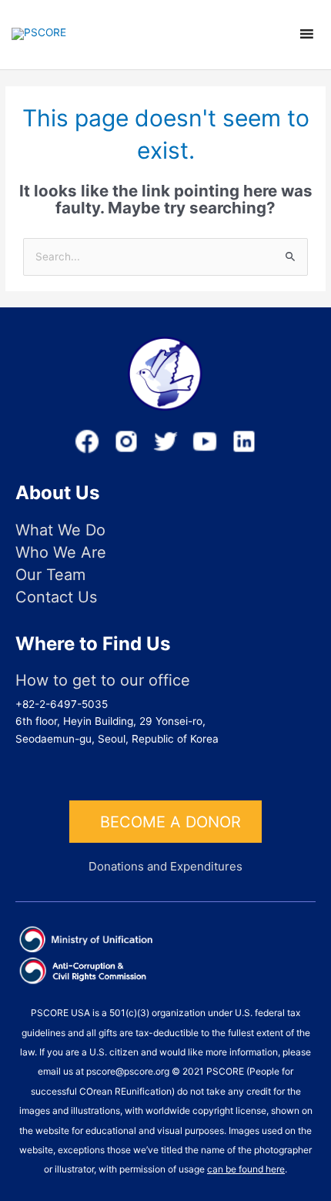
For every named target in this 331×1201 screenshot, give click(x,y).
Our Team (50, 575)
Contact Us (56, 597)
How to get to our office (102, 680)
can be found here (246, 1169)
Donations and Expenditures (165, 866)
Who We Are (60, 553)
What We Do (60, 530)
